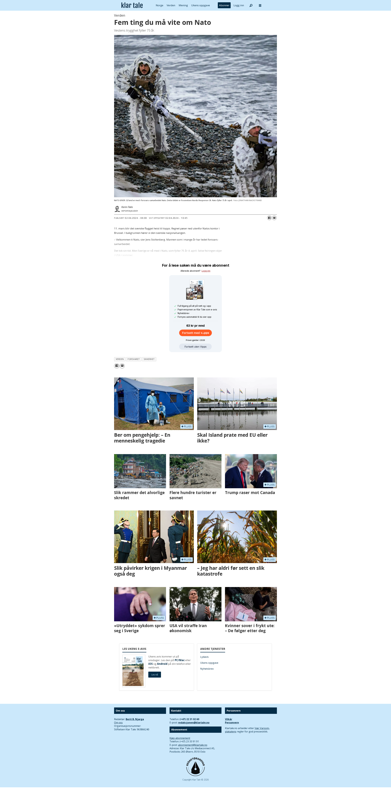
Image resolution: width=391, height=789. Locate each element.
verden (120, 359)
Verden (171, 5)
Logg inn (239, 5)
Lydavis (204, 657)
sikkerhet (149, 359)
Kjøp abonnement (180, 738)
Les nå (154, 674)
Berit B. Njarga (135, 719)
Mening (183, 5)
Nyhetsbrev (207, 668)
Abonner (224, 5)
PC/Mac (180, 660)
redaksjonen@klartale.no (193, 722)
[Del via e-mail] (274, 218)
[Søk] (251, 5)
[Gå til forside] (132, 5)
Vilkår (228, 719)
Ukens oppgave (200, 5)
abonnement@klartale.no (192, 745)
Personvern (232, 722)
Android (162, 664)
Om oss (118, 722)
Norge (159, 5)
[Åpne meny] (260, 5)
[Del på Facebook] (269, 218)
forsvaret (134, 359)
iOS (150, 664)
